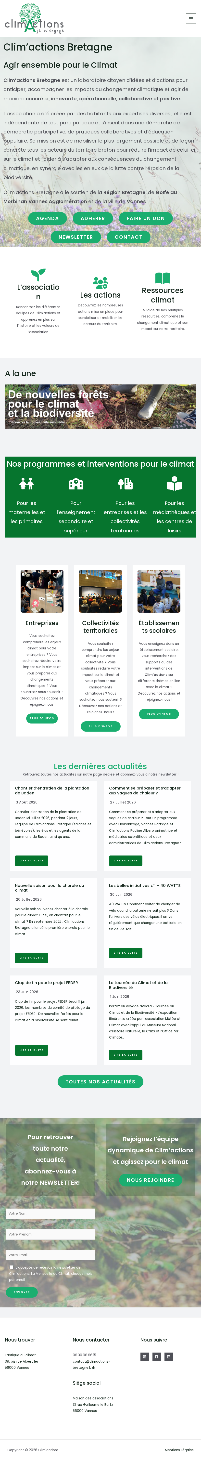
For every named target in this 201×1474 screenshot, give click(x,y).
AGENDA (47, 218)
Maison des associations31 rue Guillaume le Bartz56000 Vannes (93, 1404)
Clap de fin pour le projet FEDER (46, 983)
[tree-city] (125, 483)
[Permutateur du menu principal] (191, 18)
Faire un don (146, 218)
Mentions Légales (179, 1450)
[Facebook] (156, 1357)
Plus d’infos (42, 718)
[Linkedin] (168, 1357)
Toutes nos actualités (100, 1081)
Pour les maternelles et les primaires (26, 512)
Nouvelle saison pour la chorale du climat (49, 888)
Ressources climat (162, 295)
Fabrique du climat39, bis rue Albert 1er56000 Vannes (21, 1361)
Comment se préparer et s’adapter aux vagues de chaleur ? (145, 790)
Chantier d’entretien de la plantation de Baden (52, 790)
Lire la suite (32, 860)
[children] (26, 483)
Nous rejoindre (150, 1180)
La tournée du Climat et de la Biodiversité (138, 985)
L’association (38, 292)
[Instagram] (144, 1357)
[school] (76, 483)
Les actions (100, 295)
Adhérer (93, 218)
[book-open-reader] (174, 483)
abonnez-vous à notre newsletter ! (149, 774)
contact (129, 237)
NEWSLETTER (76, 237)
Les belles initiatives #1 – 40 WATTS (145, 885)
